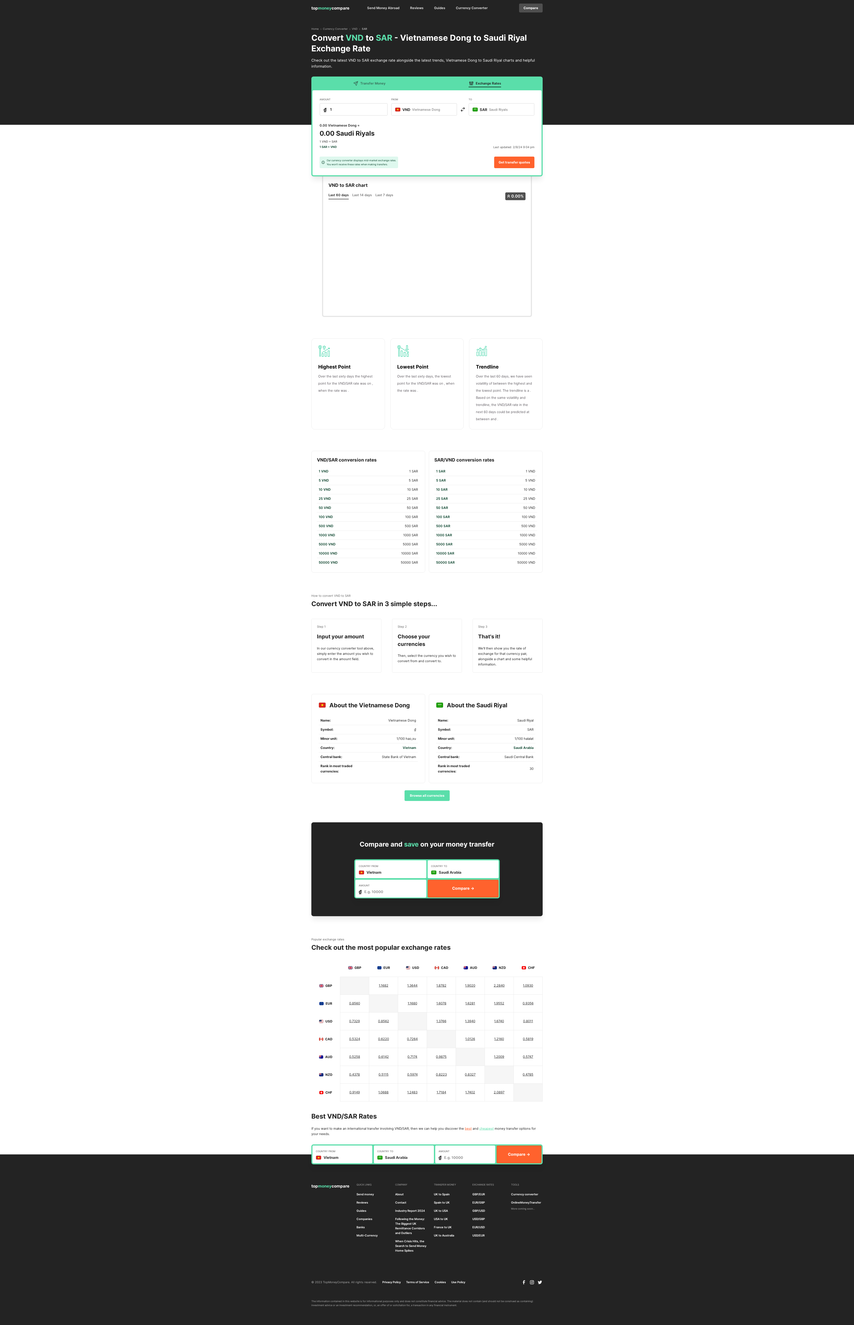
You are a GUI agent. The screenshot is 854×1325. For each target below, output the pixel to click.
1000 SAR (444, 535)
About (399, 1194)
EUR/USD (478, 1227)
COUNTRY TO (439, 866)
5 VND (324, 480)
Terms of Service (417, 1282)
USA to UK (441, 1219)
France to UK (443, 1227)
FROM (394, 99)
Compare (531, 8)
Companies (364, 1219)
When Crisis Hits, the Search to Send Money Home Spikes (410, 1246)
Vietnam (409, 748)
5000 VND (327, 544)
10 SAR (442, 490)
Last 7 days (384, 195)
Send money (365, 1194)
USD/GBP (478, 1219)
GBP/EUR (478, 1194)
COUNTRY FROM (368, 866)
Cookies (440, 1282)
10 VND (325, 490)
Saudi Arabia (524, 748)
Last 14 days (362, 195)
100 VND (326, 517)
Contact (400, 1202)
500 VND (326, 526)
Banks (361, 1227)
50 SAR (442, 508)
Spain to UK (442, 1202)
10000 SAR (445, 553)
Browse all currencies (427, 796)
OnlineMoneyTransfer (526, 1202)
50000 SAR (445, 563)
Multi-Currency (367, 1235)
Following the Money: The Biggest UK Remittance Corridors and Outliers (410, 1226)
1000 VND (327, 535)
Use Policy (458, 1282)
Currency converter (524, 1194)
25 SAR (442, 499)
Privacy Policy (391, 1282)
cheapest (486, 1129)
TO (470, 99)
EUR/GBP (478, 1202)
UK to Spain (442, 1194)
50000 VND (328, 563)
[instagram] (532, 1282)
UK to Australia (444, 1235)
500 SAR (443, 526)
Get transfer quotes (514, 162)
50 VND (325, 508)
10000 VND (328, 553)
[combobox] (424, 109)
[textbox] (420, 109)
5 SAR (441, 480)
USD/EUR (478, 1235)
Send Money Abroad (383, 8)
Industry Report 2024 (410, 1210)
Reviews (416, 8)
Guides (439, 8)
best (468, 1129)
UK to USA (441, 1210)
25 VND (325, 499)
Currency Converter (472, 8)
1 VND (323, 471)
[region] (368, 517)
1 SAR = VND (328, 147)
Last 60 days (338, 195)
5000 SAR (444, 544)
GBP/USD (478, 1210)
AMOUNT (325, 99)
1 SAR (440, 471)
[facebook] (524, 1282)
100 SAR (443, 517)
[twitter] (540, 1282)
